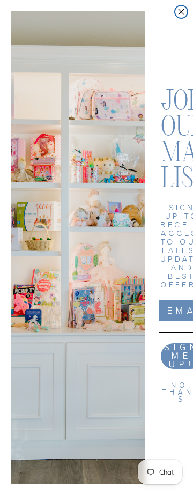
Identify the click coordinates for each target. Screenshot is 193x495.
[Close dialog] (181, 11)
